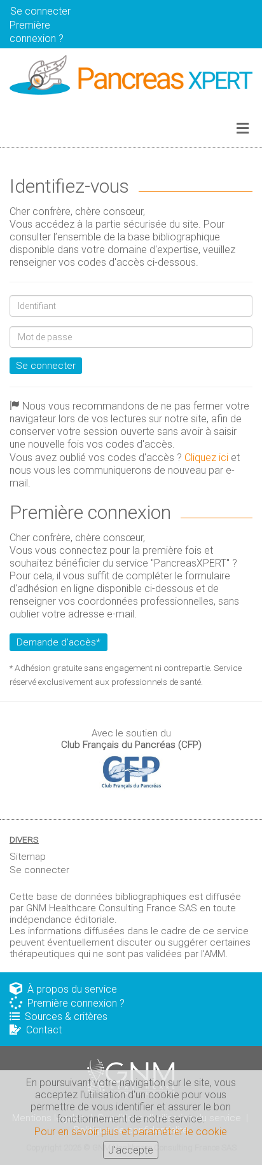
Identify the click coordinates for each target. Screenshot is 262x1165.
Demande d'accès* (58, 642)
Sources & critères (63, 1016)
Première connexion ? (73, 1003)
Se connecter (46, 365)
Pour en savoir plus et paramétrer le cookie (130, 1132)
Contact (41, 1030)
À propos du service (69, 989)
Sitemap (28, 856)
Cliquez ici (206, 458)
